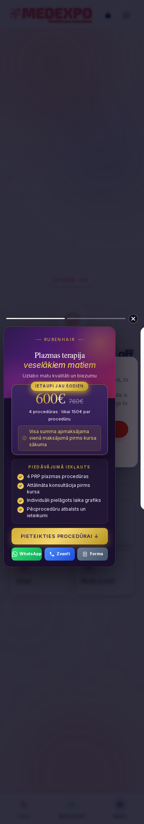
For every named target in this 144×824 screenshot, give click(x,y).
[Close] (133, 318)
